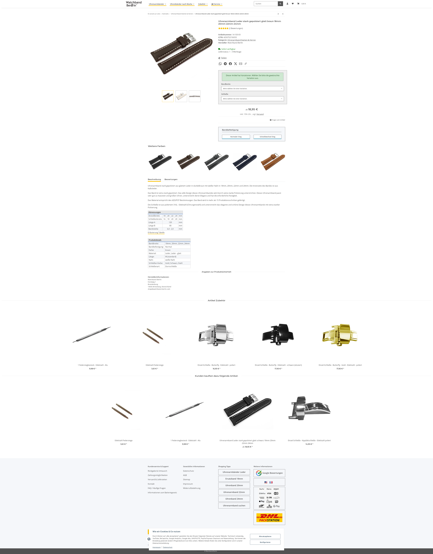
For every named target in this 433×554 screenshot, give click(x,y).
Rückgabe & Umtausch (157, 471)
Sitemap (186, 479)
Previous (151, 162)
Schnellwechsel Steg (267, 137)
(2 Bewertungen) (236, 28)
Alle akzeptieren (265, 536)
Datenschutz (167, 547)
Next (281, 162)
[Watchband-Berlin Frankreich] (272, 482)
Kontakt (151, 484)
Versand (260, 114)
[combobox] (252, 88)
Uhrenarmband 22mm (234, 492)
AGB (185, 475)
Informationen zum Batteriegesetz (162, 492)
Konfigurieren (265, 542)
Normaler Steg (236, 137)
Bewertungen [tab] (171, 179)
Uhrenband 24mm (234, 498)
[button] (222, 58)
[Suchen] (280, 3)
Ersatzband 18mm (234, 478)
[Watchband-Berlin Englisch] (266, 482)
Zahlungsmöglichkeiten (158, 475)
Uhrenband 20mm (234, 485)
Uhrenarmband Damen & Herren (241, 40)
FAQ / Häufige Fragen (157, 488)
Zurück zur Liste (154, 14)
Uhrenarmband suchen (234, 505)
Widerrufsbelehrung (191, 488)
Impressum (157, 547)
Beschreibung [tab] (154, 179)
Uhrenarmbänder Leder (234, 472)
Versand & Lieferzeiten (157, 479)
